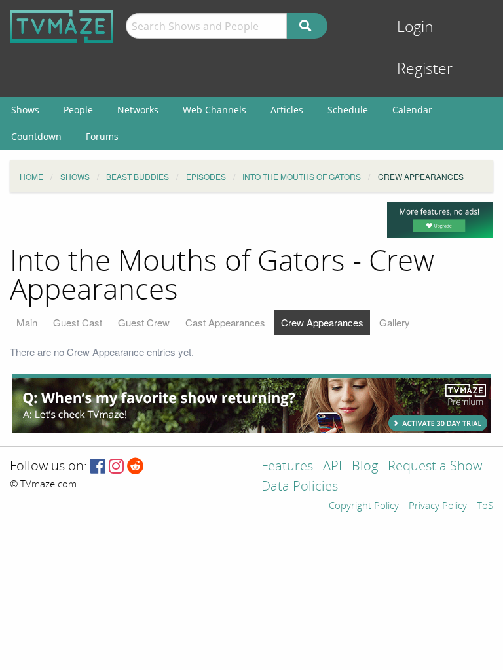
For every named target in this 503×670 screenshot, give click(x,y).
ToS (485, 506)
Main (26, 322)
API (332, 467)
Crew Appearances (322, 322)
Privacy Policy (438, 506)
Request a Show (435, 467)
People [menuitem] (78, 109)
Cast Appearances (225, 322)
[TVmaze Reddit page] (135, 467)
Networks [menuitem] (137, 109)
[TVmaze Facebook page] (97, 467)
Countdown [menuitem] (36, 136)
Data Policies (299, 487)
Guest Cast (77, 322)
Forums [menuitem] (102, 136)
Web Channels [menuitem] (214, 109)
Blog (365, 467)
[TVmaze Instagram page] (116, 467)
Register (425, 69)
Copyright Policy (364, 506)
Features (287, 467)
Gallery (394, 322)
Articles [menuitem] (286, 109)
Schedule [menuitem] (347, 109)
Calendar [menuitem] (412, 109)
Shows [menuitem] (25, 109)
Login (415, 27)
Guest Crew (144, 322)
